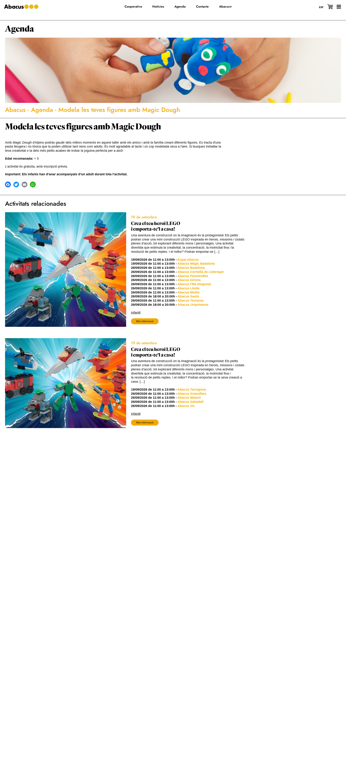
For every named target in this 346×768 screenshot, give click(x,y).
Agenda (19, 29)
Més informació (145, 321)
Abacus (15, 109)
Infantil (136, 312)
